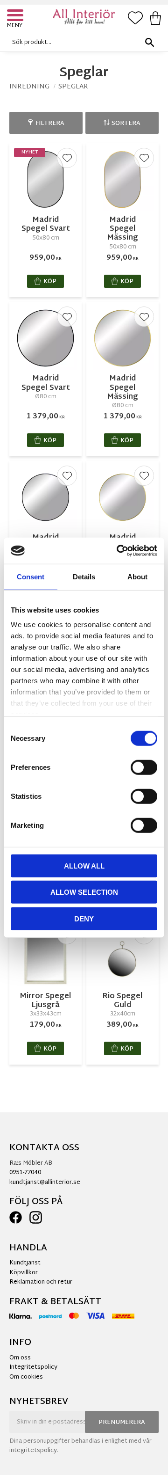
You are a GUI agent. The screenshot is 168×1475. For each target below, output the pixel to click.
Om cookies (26, 1377)
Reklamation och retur (40, 1282)
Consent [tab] (30, 576)
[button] (16, 16)
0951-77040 (25, 1172)
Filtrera (49, 123)
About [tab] (137, 576)
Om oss (20, 1358)
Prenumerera (121, 1422)
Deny (84, 918)
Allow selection (84, 892)
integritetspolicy (33, 1450)
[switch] (144, 766)
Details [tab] (84, 576)
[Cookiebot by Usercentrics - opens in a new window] (118, 551)
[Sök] (149, 42)
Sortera (126, 123)
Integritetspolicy (33, 1367)
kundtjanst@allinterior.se (44, 1182)
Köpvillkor (23, 1272)
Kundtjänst (25, 1263)
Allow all (84, 865)
